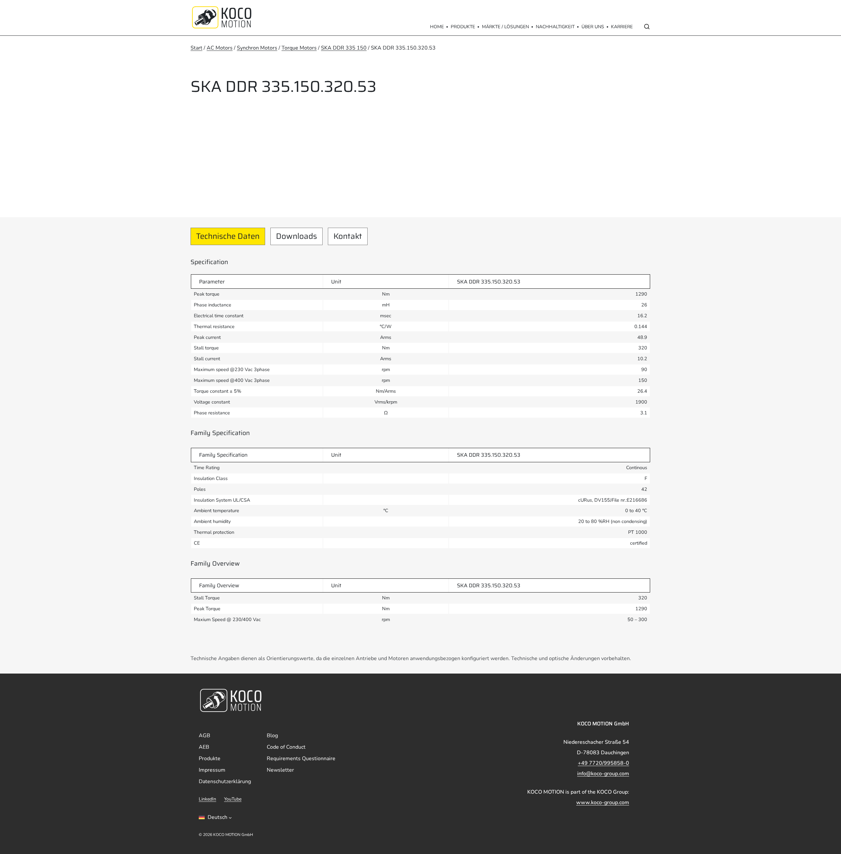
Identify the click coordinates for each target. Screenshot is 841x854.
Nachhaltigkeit (555, 27)
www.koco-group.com (602, 802)
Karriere (622, 27)
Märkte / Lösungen (505, 27)
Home (437, 27)
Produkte (463, 27)
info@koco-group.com (603, 773)
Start (196, 48)
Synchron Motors (257, 48)
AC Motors (220, 48)
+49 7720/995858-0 (603, 763)
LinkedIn (207, 799)
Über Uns (592, 27)
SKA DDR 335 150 (344, 48)
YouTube (232, 799)
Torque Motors (299, 48)
